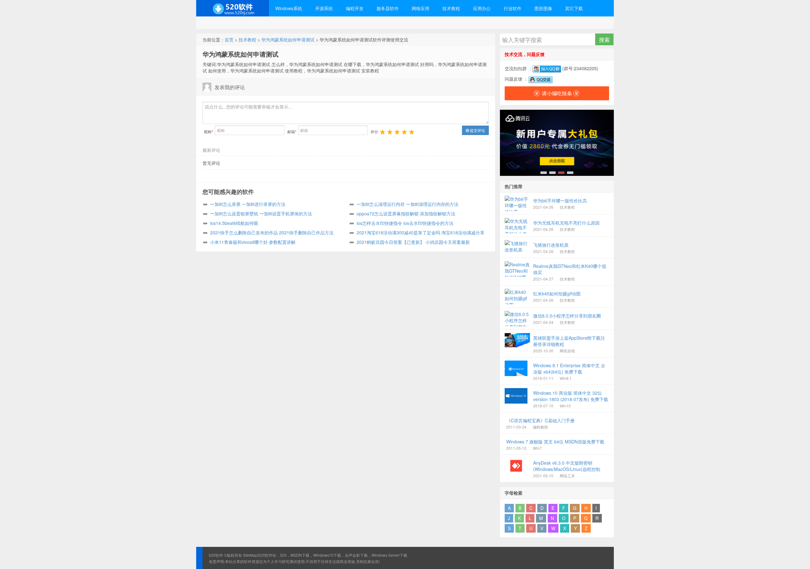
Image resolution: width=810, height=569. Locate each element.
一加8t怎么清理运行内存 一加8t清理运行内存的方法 (407, 204)
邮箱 (291, 131)
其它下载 (574, 8)
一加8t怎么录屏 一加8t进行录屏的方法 (247, 204)
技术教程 (451, 8)
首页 (229, 39)
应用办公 (482, 8)
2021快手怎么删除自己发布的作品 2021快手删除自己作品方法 (271, 232)
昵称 (208, 131)
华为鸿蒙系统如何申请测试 (288, 39)
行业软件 (512, 8)
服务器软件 (388, 8)
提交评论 (477, 130)
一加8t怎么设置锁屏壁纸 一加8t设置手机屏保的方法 (261, 213)
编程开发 (355, 8)
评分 (374, 131)
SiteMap (250, 555)
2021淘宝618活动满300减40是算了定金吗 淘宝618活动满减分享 (420, 232)
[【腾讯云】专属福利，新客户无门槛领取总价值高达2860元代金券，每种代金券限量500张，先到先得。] (557, 143)
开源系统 (324, 8)
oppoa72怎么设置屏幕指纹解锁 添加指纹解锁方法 (406, 213)
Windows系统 (288, 8)
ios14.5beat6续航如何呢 (234, 223)
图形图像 (543, 8)
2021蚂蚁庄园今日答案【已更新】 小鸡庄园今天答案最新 (413, 242)
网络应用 (420, 8)
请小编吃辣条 (556, 93)
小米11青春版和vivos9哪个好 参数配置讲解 (253, 242)
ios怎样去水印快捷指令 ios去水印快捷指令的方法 (405, 223)
